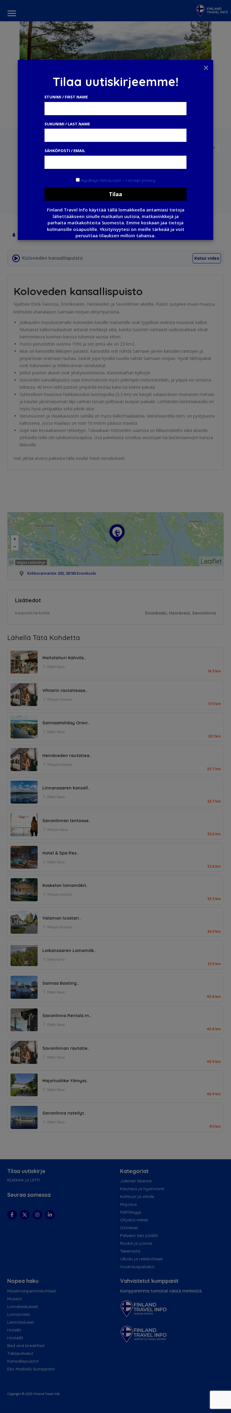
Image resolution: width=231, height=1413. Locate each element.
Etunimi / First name (66, 97)
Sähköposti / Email (65, 150)
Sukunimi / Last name (67, 124)
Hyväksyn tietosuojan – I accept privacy (118, 180)
